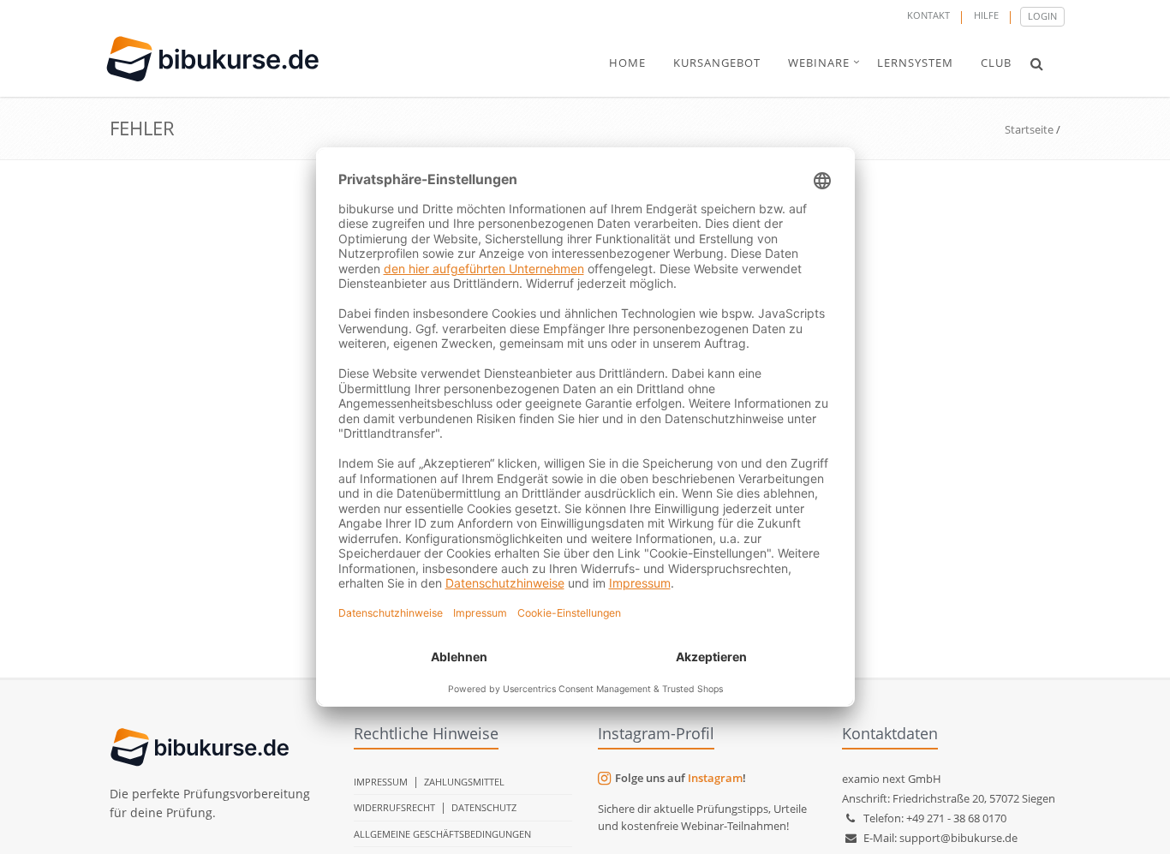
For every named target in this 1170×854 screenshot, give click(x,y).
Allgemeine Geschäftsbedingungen (442, 833)
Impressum (381, 781)
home (627, 62)
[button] (1037, 63)
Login (1042, 15)
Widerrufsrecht (394, 807)
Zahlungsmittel (464, 781)
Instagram (715, 777)
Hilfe (986, 15)
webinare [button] (819, 62)
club (996, 62)
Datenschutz (483, 807)
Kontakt (928, 15)
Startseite (1029, 129)
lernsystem (915, 62)
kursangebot (717, 62)
